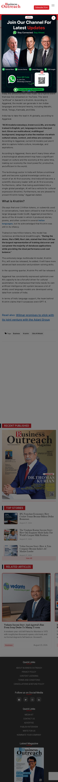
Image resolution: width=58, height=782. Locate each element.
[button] (29, 90)
